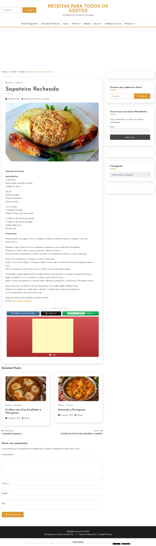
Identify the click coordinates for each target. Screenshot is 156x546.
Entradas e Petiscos (50, 23)
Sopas (66, 23)
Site (3, 503)
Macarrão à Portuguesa (71, 410)
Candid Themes (105, 534)
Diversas (129, 23)
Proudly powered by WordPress (59, 534)
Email (5, 493)
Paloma (27, 418)
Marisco (9, 83)
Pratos (75, 23)
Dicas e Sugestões (29, 23)
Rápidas (18, 405)
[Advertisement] (78, 45)
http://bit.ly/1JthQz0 (22, 301)
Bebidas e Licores (113, 23)
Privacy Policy (78, 542)
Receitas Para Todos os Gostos (78, 8)
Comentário (8, 454)
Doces (97, 23)
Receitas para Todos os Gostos (36, 99)
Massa (61, 405)
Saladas (87, 23)
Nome (5, 483)
